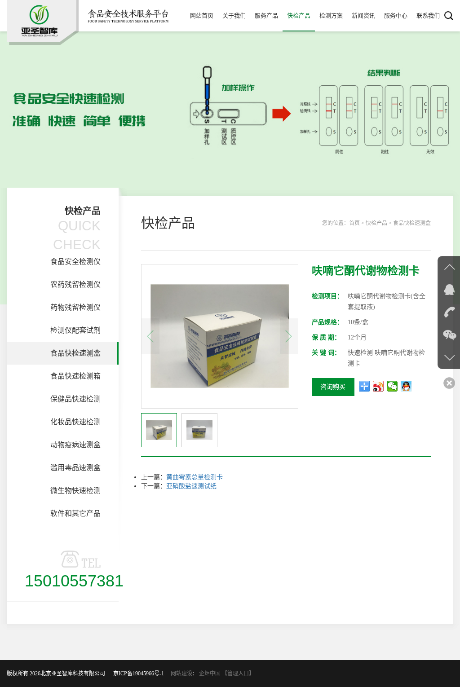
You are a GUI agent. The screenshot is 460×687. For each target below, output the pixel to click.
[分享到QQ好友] (406, 386)
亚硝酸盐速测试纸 (191, 486)
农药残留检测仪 (75, 284)
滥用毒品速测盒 (75, 467)
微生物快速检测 (75, 490)
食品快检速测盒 (75, 353)
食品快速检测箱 (75, 376)
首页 (354, 223)
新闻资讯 (363, 15)
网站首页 (201, 15)
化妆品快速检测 (75, 422)
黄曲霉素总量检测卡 (194, 477)
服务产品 (266, 15)
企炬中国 (210, 673)
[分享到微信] (392, 386)
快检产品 (298, 15)
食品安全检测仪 (75, 261)
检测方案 (331, 15)
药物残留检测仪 (75, 307)
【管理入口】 (238, 673)
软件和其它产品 (75, 513)
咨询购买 (332, 386)
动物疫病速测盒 (75, 445)
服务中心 (395, 15)
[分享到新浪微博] (378, 386)
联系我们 (428, 15)
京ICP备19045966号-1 (141, 673)
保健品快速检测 (75, 399)
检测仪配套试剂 (75, 330)
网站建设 (181, 673)
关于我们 (234, 15)
